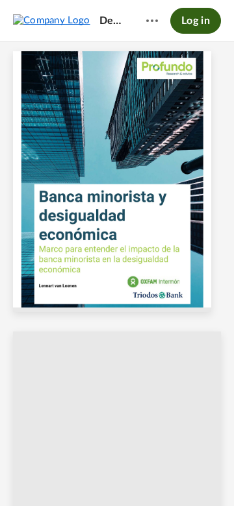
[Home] (51, 20)
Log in (195, 21)
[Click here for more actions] (152, 21)
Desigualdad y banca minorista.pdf (112, 21)
